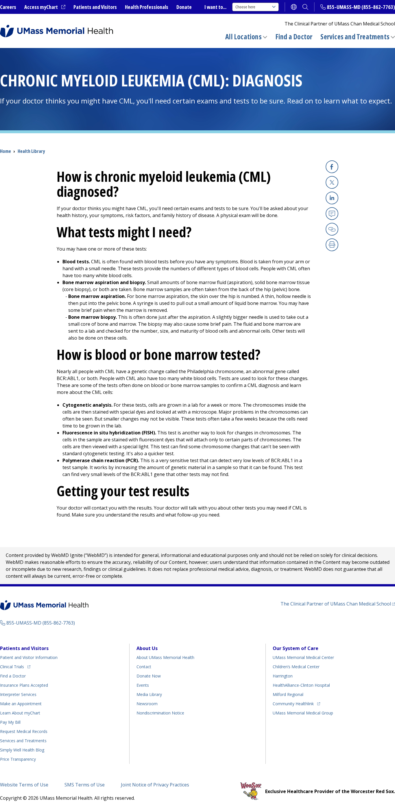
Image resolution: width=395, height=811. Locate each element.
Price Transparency (18, 759)
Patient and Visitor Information (29, 657)
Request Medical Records (23, 731)
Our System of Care (295, 648)
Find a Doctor (294, 37)
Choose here (245, 7)
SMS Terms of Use (84, 785)
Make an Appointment (21, 703)
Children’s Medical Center (296, 666)
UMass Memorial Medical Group (303, 713)
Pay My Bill (10, 722)
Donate (184, 6)
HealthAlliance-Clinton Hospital (301, 685)
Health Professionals (146, 6)
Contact (143, 666)
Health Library (31, 151)
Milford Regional (288, 694)
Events (142, 685)
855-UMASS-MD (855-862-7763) (361, 6)
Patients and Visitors (95, 6)
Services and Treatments (355, 36)
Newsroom (147, 703)
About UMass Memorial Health (165, 657)
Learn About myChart (20, 713)
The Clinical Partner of (337, 603)
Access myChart (44, 7)
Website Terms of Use (24, 785)
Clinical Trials (15, 666)
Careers (8, 6)
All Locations (243, 36)
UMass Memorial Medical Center (303, 657)
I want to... (215, 6)
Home (5, 151)
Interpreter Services (18, 694)
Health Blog (22, 750)
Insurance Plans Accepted (24, 685)
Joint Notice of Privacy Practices (155, 785)
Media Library (149, 694)
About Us (147, 648)
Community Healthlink (293, 703)
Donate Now (148, 676)
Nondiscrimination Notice (160, 713)
